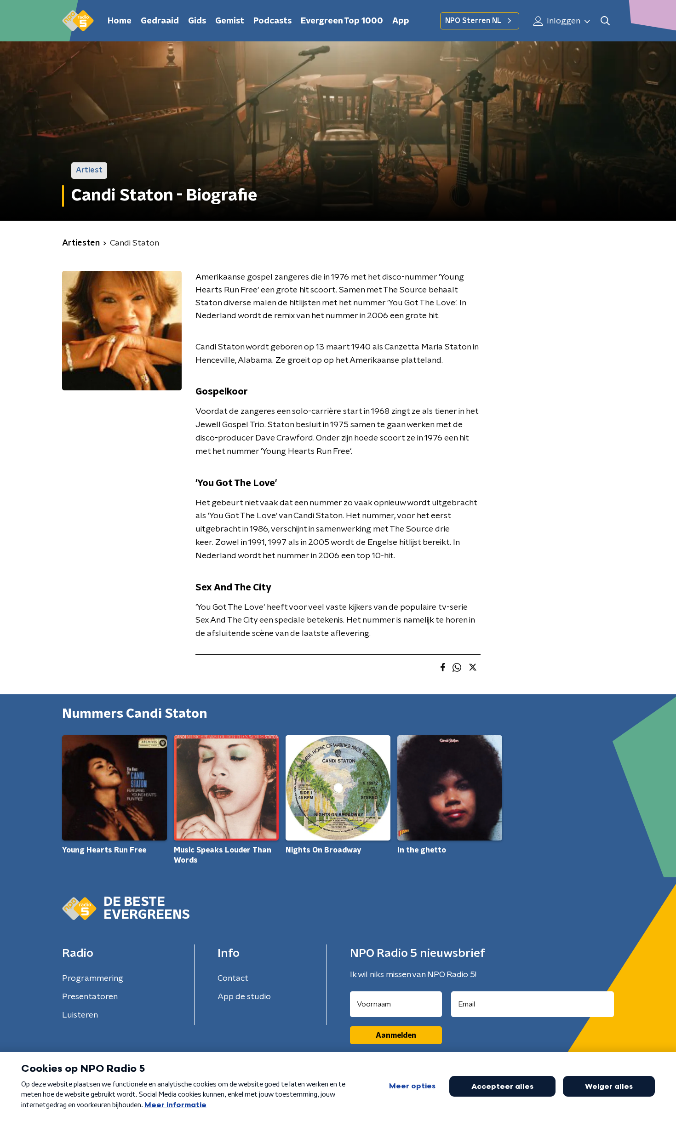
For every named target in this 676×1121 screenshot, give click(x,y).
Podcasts (272, 21)
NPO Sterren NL (473, 20)
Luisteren (80, 1015)
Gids (197, 21)
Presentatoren (90, 997)
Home (120, 21)
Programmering (92, 978)
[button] (605, 20)
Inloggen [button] (562, 21)
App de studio (244, 997)
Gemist (229, 21)
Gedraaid (160, 21)
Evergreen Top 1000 (342, 21)
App (400, 21)
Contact (233, 978)
